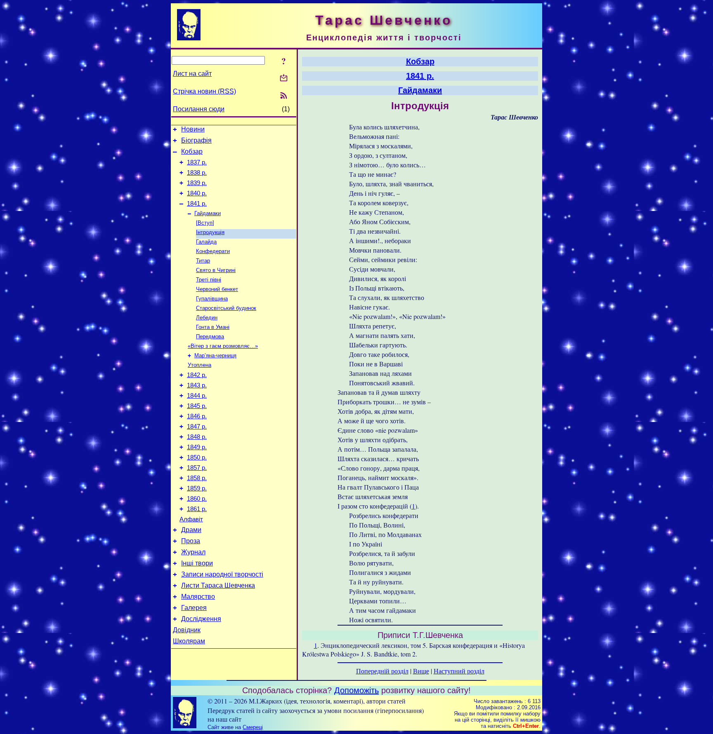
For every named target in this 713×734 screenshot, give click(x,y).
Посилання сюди (198, 109)
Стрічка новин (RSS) (204, 91)
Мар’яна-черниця (215, 355)
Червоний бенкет (217, 289)
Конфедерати (213, 251)
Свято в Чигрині (216, 270)
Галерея (194, 607)
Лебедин (206, 317)
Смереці (253, 727)
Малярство (198, 596)
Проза (190, 540)
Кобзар (192, 151)
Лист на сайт (192, 73)
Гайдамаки (207, 213)
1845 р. (197, 406)
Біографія (196, 140)
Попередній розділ (382, 670)
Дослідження (201, 618)
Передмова (210, 336)
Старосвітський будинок (226, 308)
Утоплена (199, 365)
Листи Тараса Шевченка (218, 585)
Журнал (193, 552)
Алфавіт (191, 519)
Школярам (189, 641)
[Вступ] (205, 223)
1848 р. (197, 437)
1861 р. (197, 509)
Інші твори (197, 563)
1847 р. (197, 426)
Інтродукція (210, 232)
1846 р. (197, 416)
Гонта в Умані (212, 327)
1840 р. (197, 193)
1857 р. (197, 467)
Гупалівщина (212, 298)
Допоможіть (356, 690)
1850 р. (197, 457)
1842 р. (197, 375)
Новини (193, 129)
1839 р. (197, 183)
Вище (421, 670)
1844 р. (197, 395)
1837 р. (197, 162)
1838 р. (197, 172)
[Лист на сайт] (284, 78)
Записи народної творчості (222, 574)
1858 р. (197, 478)
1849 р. (197, 447)
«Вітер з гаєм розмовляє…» (223, 346)
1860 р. (197, 498)
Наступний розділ (459, 670)
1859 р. (197, 488)
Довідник (187, 629)
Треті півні (208, 280)
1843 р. (197, 385)
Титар (203, 261)
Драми (191, 529)
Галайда (206, 242)
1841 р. (197, 203)
